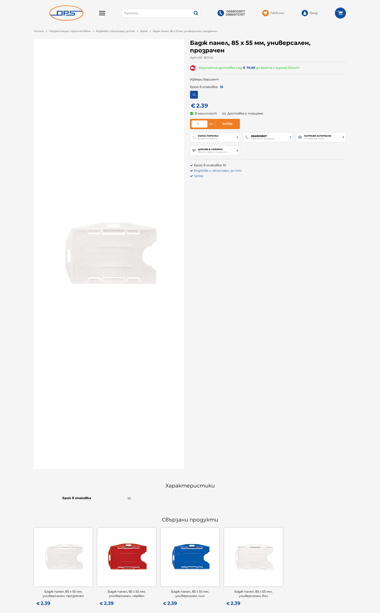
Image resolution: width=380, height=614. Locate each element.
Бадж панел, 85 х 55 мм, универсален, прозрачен (63, 594)
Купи (227, 124)
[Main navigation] (102, 13)
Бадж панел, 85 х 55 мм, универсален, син (190, 594)
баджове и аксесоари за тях (115, 31)
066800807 (235, 11)
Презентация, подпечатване (70, 31)
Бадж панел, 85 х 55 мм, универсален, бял (253, 594)
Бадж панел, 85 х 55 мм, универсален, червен (127, 594)
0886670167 (235, 14)
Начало (39, 31)
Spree (144, 31)
